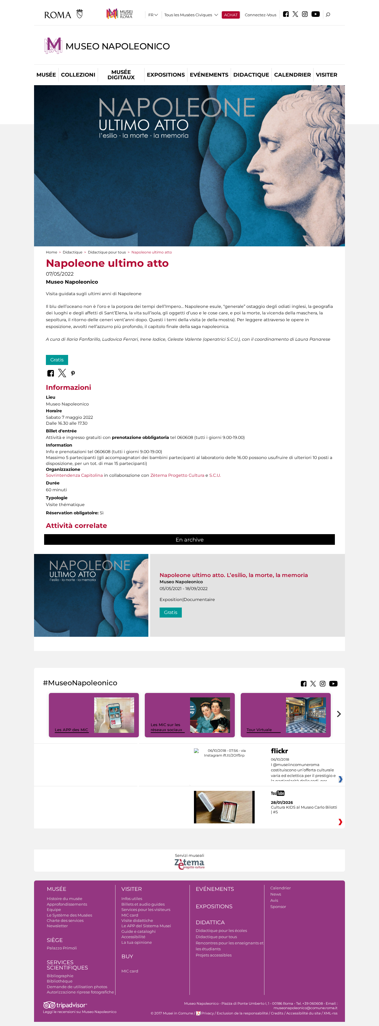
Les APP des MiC (71, 729)
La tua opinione (136, 942)
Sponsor (278, 906)
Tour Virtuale (259, 729)
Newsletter (57, 925)
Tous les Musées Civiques (188, 14)
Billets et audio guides (143, 904)
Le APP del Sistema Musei (146, 925)
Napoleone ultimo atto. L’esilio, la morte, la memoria (234, 575)
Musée (46, 75)
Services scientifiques (67, 965)
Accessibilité (133, 936)
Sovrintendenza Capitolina (74, 475)
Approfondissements (67, 904)
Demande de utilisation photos (77, 986)
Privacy (207, 1013)
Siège (55, 940)
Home (51, 252)
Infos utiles (131, 898)
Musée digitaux (121, 75)
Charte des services (65, 920)
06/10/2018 (303, 770)
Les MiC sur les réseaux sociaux (166, 727)
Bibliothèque (60, 981)
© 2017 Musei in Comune (172, 1013)
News (275, 894)
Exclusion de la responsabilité (242, 1013)
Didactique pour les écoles (221, 930)
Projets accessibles (214, 955)
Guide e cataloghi (138, 931)
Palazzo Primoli (62, 948)
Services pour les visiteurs (145, 909)
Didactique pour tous (107, 252)
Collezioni (78, 75)
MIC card (129, 915)
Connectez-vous (260, 14)
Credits (277, 1013)
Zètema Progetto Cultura (177, 475)
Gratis (57, 360)
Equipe (54, 909)
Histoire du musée (64, 898)
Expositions (166, 75)
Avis (274, 900)
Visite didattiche (137, 920)
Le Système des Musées (69, 915)
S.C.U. (215, 475)
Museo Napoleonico (117, 46)
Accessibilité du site (303, 1013)
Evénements (209, 75)
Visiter (326, 75)
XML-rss (331, 1013)
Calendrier (292, 75)
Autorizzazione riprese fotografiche (80, 992)
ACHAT (230, 14)
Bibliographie (60, 975)
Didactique (251, 75)
